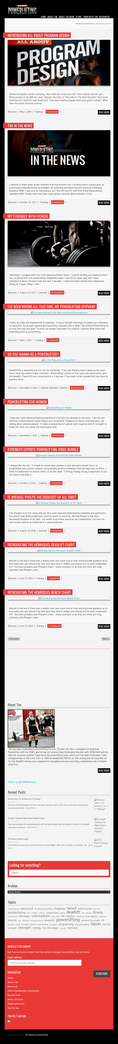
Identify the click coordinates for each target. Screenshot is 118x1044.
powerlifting (68, 919)
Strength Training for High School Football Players (26, 818)
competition (52, 912)
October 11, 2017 (28, 202)
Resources (104, 16)
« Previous (14, 638)
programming (66, 924)
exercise (88, 913)
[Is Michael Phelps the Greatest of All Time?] (59, 503)
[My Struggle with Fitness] (59, 243)
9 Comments (52, 111)
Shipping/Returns (16, 1003)
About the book (66, 16)
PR (102, 920)
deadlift (73, 912)
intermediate (40, 916)
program (53, 924)
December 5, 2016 (28, 387)
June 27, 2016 (26, 578)
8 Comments (57, 202)
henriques (24, 916)
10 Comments (57, 292)
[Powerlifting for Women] (59, 407)
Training (38, 111)
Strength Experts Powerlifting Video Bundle (43, 449)
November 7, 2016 (28, 435)
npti (19, 921)
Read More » (31, 808)
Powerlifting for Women (27, 401)
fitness (98, 912)
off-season (25, 921)
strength (24, 927)
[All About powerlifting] (59, 10)
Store (78, 16)
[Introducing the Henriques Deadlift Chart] (59, 550)
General (43, 292)
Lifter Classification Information (23, 990)
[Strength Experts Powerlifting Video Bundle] (59, 455)
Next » (106, 638)
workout (72, 928)
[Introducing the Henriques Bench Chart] (59, 598)
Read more (104, 112)
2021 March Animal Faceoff (18, 839)
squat (96, 923)
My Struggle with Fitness (28, 216)
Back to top (13, 1007)
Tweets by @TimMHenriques (22, 781)
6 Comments (57, 530)
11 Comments (54, 625)
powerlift (49, 920)
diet (83, 913)
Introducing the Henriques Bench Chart (39, 592)
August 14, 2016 (28, 530)
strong (37, 928)
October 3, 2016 (27, 483)
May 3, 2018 (25, 111)
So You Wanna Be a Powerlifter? (33, 354)
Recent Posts (16, 792)
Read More (104, 770)
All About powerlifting (85, 23)
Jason (14, 111)
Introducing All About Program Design (38, 35)
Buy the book (14, 995)
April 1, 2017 (26, 340)
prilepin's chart (14, 924)
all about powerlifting (43, 908)
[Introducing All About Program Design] (59, 63)
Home (43, 16)
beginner (60, 908)
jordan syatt (55, 916)
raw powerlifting (82, 924)
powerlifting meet (90, 920)
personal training (37, 921)
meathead (102, 916)
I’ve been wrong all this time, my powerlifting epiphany (51, 306)
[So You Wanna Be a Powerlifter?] (59, 360)
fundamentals (12, 916)
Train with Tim (90, 16)
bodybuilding (16, 912)
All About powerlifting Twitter (108, 2)
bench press (85, 908)
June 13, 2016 (26, 625)
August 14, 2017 (28, 292)
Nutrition (53, 387)
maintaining (80, 916)
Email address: (15, 957)
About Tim (52, 16)
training (63, 928)
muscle (12, 920)
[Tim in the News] (59, 153)
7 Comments (58, 435)
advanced (26, 908)
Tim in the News (20, 125)
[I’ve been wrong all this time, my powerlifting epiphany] (59, 312)
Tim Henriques (50, 928)
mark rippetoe (92, 916)
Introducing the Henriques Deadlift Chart (41, 544)
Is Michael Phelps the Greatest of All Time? (42, 497)
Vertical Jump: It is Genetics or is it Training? (24, 798)
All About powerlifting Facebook (103, 2)
